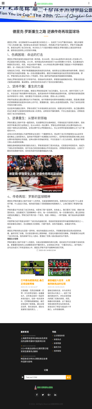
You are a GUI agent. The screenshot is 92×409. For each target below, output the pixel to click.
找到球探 (57, 351)
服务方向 (57, 347)
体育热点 (57, 339)
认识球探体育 (59, 335)
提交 (68, 377)
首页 (23, 17)
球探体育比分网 (57, 404)
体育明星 (31, 17)
